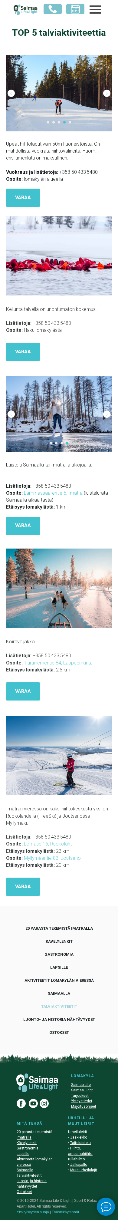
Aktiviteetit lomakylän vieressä (59, 980)
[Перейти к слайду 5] (70, 122)
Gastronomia (59, 954)
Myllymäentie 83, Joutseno (52, 858)
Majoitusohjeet (83, 1106)
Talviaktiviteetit (59, 1006)
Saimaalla (59, 993)
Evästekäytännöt (65, 1212)
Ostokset (59, 1032)
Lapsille (59, 967)
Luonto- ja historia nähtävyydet (59, 1019)
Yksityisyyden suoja (33, 1212)
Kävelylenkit (59, 941)
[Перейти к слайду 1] (48, 122)
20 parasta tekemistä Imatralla (59, 928)
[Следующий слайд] (106, 93)
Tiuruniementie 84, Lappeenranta (58, 663)
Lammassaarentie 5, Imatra (53, 493)
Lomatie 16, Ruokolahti (48, 844)
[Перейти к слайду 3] (59, 122)
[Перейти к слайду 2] (53, 122)
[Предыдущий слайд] (11, 93)
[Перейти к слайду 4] (64, 122)
